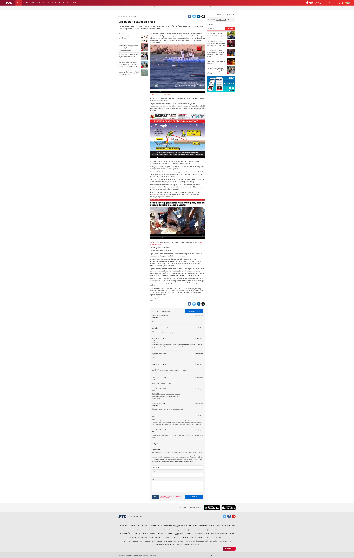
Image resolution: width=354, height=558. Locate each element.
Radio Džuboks (202, 541)
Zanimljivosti (136, 533)
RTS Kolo (193, 538)
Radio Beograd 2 (145, 541)
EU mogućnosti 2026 (125, 9)
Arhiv (230, 541)
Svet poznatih (169, 533)
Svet (132, 7)
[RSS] (342, 3)
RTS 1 (134, 538)
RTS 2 (140, 538)
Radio (53, 3)
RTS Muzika (210, 538)
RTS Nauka (159, 538)
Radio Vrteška (213, 541)
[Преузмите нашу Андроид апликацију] (212, 507)
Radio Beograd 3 (157, 541)
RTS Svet (152, 538)
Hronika (147, 7)
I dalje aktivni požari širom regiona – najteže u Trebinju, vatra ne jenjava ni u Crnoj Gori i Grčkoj (128, 72)
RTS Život (177, 538)
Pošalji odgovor (199, 315)
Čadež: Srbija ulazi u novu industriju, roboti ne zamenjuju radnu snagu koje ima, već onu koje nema (216, 44)
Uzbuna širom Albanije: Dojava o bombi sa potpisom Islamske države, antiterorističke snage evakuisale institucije (128, 47)
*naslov (154, 472)
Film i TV (183, 533)
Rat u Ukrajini (183, 7)
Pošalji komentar (194, 311)
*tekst (153, 480)
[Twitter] (194, 16)
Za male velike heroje (221, 533)
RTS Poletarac (220, 538)
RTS (68, 3)
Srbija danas (139, 7)
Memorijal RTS (212, 530)
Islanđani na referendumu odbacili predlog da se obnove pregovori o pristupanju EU (216, 35)
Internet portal (194, 544)
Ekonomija (162, 7)
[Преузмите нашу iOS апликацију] (229, 507)
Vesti (19, 3)
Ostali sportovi (202, 530)
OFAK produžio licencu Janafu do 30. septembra (128, 38)
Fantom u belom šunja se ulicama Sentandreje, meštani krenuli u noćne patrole (128, 56)
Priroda (196, 533)
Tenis (157, 530)
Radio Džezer (223, 541)
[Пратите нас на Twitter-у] (224, 516)
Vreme (191, 7)
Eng (334, 3)
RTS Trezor (201, 538)
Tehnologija (151, 533)
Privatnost (121, 555)
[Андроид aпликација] (221, 84)
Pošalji (194, 497)
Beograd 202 (168, 541)
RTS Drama (168, 538)
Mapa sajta (229, 549)
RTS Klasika (185, 538)
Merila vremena (172, 7)
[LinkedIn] (199, 16)
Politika (121, 7)
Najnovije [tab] (210, 24)
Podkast (229, 7)
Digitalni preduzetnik (206, 533)
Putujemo (160, 533)
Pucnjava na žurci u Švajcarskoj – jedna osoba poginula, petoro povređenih (216, 61)
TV (48, 3)
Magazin (40, 3)
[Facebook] (189, 16)
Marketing (168, 544)
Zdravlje (177, 533)
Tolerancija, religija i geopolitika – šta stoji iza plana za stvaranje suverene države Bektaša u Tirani (128, 64)
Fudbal (145, 530)
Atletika (185, 530)
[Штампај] (203, 16)
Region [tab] (121, 34)
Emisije (61, 3)
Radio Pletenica (178, 541)
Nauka (190, 533)
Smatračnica (209, 7)
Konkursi (186, 544)
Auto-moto (192, 530)
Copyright (129, 555)
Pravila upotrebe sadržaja (140, 555)
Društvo (154, 7)
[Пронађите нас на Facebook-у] (229, 516)
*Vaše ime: (154, 464)
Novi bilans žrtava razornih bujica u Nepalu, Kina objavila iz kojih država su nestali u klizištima (216, 70)
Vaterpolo (178, 530)
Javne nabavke (177, 544)
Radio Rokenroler (190, 541)
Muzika (144, 533)
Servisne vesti (199, 7)
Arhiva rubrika (220, 7)
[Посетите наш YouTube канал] (234, 516)
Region (127, 7)
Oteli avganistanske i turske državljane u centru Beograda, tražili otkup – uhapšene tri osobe (216, 53)
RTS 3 (145, 538)
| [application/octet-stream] (160, 94)
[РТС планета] (314, 3)
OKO (33, 3)
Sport (26, 3)
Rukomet (170, 530)
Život (129, 533)
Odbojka (163, 530)
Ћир (328, 3)
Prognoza (211, 19)
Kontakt (161, 544)
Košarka (151, 530)
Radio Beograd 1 (133, 541)
